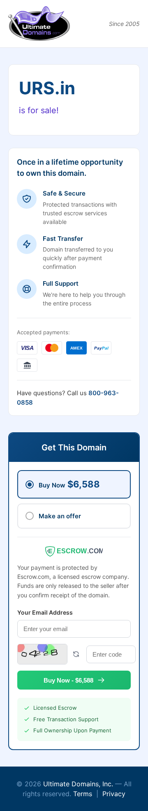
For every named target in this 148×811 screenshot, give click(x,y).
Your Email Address (45, 612)
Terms (82, 794)
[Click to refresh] (42, 654)
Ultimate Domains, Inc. (78, 784)
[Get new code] (76, 654)
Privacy (113, 794)
